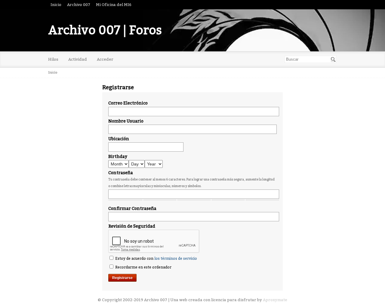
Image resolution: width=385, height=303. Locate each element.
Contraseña (120, 172)
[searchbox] (310, 59)
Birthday (117, 156)
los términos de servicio (175, 258)
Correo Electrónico (128, 103)
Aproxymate (275, 300)
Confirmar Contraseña (132, 208)
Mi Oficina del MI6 (113, 4)
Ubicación (118, 138)
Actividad (77, 59)
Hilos (53, 59)
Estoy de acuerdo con (155, 258)
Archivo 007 (78, 4)
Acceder (105, 59)
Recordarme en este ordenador (142, 267)
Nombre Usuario (125, 121)
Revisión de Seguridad (131, 226)
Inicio (56, 4)
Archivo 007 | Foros (105, 30)
